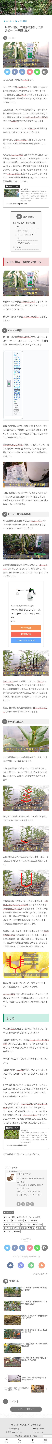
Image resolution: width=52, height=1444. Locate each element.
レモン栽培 (38, 1224)
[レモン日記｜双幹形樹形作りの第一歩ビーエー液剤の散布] (22, 72)
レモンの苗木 (18, 1221)
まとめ (18, 247)
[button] (46, 693)
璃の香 (17, 1231)
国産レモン (42, 1228)
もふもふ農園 (35, 1217)
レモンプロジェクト (12, 1224)
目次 (25, 216)
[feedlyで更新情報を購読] (28, 1204)
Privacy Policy (38, 1429)
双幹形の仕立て (24, 243)
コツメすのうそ (24, 1174)
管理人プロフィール (14, 1432)
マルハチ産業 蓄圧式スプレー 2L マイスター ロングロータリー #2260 (26, 613)
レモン (7, 1221)
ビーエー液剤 (23, 231)
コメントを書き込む (25, 1409)
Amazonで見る (26, 628)
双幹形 (31, 1228)
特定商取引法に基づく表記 (26, 1436)
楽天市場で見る (26, 634)
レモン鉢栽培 (21, 1228)
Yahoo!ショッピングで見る (26, 640)
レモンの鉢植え (31, 1221)
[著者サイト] (19, 1204)
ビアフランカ (22, 1217)
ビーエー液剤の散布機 (25, 236)
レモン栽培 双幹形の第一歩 (25, 224)
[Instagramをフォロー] (23, 1204)
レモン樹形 (9, 1228)
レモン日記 (9, 1212)
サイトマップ (38, 1432)
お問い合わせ (14, 1429)
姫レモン (8, 1231)
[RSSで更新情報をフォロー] (32, 1204)
